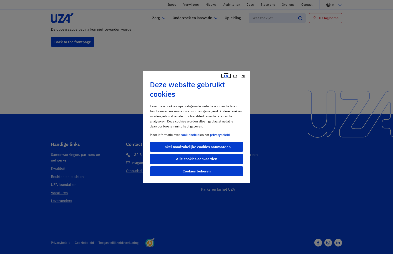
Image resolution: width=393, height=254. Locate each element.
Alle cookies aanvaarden (196, 159)
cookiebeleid (190, 135)
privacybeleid (220, 135)
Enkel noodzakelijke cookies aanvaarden (196, 146)
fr (235, 75)
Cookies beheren (197, 171)
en (226, 75)
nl (243, 75)
